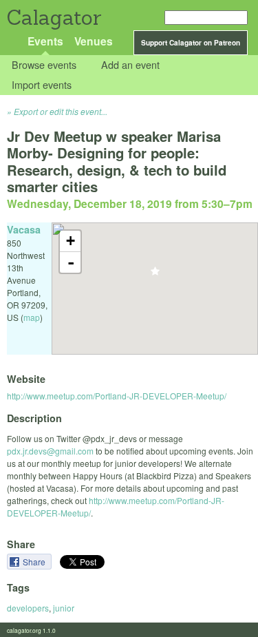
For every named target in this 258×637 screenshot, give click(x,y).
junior (63, 608)
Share (35, 561)
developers (28, 608)
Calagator (53, 17)
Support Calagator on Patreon (190, 43)
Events (45, 41)
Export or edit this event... (60, 111)
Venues (93, 41)
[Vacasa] (155, 275)
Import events (42, 84)
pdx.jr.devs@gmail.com (50, 451)
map (31, 317)
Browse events (44, 65)
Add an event (130, 65)
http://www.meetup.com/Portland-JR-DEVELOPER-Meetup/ (116, 395)
